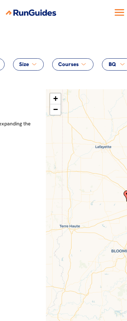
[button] (55, 98)
